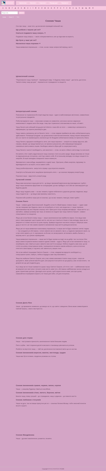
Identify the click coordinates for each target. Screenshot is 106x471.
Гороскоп (43, 3)
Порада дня (53, 3)
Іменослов (22, 3)
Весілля (33, 3)
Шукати (22, 12)
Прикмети (64, 3)
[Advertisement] (53, 61)
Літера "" (11, 17)
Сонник (4, 17)
